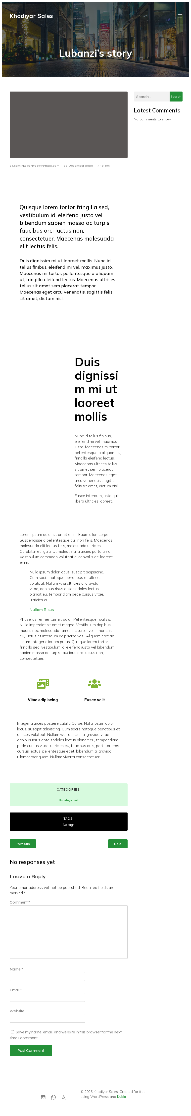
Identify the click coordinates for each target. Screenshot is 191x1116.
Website (17, 1011)
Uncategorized (68, 800)
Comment (20, 902)
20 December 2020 (78, 165)
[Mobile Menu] (180, 15)
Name (16, 969)
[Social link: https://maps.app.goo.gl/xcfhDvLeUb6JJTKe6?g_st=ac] (65, 1097)
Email (16, 990)
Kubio (121, 1096)
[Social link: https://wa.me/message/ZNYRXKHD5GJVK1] (55, 1097)
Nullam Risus (42, 609)
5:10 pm (103, 165)
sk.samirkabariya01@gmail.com (34, 165)
